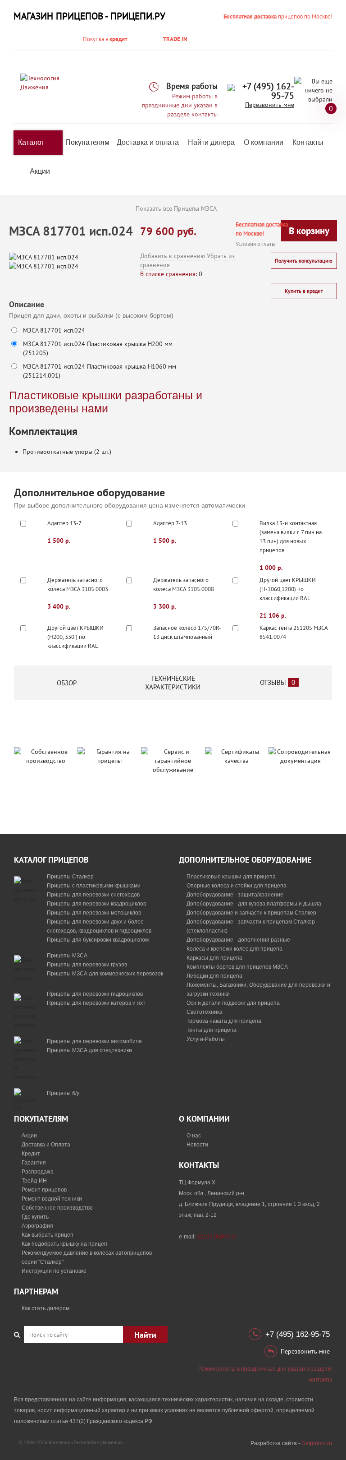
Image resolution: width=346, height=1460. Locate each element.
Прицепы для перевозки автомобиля (94, 1041)
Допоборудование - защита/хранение (235, 895)
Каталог (31, 142)
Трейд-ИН (34, 1181)
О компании (263, 142)
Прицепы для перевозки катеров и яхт (96, 1003)
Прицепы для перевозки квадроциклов (96, 904)
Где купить (35, 1217)
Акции (40, 171)
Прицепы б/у (63, 1093)
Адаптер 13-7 (64, 523)
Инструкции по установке (54, 1271)
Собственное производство (57, 1208)
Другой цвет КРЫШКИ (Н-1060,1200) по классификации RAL (288, 589)
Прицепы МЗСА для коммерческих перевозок (105, 973)
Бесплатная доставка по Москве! (262, 229)
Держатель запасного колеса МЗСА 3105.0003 (77, 584)
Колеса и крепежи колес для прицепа (234, 949)
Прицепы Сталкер (70, 876)
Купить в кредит (304, 290)
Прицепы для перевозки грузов (87, 964)
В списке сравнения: (168, 274)
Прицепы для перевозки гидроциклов (95, 994)
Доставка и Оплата (46, 1144)
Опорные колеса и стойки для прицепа (237, 885)
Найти (145, 1335)
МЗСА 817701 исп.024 (54, 330)
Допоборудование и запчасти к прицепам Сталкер (251, 913)
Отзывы (277, 682)
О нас (194, 1135)
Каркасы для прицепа (214, 958)
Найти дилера (211, 142)
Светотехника (205, 1012)
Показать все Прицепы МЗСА (176, 208)
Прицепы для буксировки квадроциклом (98, 940)
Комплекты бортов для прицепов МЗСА (237, 967)
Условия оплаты (256, 244)
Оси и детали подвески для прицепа (233, 1003)
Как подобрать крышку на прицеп (64, 1244)
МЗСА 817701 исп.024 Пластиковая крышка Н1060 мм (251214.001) (99, 370)
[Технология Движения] (45, 82)
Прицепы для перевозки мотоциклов (94, 913)
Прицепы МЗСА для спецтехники (89, 1050)
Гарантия (34, 1163)
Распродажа (38, 1172)
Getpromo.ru (316, 1443)
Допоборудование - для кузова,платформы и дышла (254, 904)
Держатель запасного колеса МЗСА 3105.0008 (183, 584)
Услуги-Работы (206, 1039)
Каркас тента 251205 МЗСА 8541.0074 (294, 632)
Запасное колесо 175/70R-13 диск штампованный (187, 632)
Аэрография (37, 1226)
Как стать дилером (45, 1308)
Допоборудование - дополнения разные (238, 940)
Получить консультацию (303, 260)
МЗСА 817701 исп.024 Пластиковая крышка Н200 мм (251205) (98, 348)
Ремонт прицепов (44, 1190)
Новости (197, 1144)
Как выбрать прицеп (47, 1235)
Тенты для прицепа (212, 1030)
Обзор (67, 683)
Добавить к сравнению (172, 256)
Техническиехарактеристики (172, 682)
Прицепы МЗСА (67, 955)
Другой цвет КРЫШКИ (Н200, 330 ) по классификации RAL (75, 637)
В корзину (309, 231)
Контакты (307, 142)
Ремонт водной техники (52, 1199)
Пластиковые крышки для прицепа (231, 876)
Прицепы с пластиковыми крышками (94, 885)
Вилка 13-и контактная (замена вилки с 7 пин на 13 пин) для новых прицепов (291, 536)
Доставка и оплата (148, 142)
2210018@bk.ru (217, 1237)
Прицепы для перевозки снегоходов (93, 895)
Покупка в (105, 39)
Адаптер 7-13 (170, 523)
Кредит (31, 1153)
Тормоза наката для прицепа (224, 1021)
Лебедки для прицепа (214, 976)
